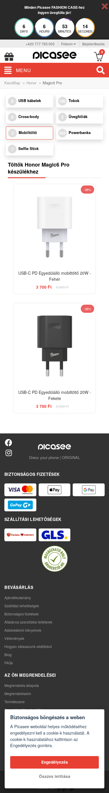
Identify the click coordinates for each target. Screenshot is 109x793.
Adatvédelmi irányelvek (22, 630)
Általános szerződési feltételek (28, 621)
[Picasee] (54, 54)
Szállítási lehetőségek (21, 605)
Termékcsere (14, 701)
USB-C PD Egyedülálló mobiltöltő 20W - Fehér (54, 276)
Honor (31, 82)
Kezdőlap (12, 82)
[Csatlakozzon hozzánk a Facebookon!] (8, 442)
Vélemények (14, 638)
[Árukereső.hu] (55, 558)
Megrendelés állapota (21, 685)
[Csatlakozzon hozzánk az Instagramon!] (8, 452)
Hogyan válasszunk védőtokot (28, 646)
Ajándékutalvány (17, 597)
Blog (8, 654)
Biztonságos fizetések (21, 613)
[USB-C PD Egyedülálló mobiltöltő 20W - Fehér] (54, 225)
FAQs (8, 662)
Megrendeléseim (17, 693)
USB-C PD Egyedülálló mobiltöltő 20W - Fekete (54, 395)
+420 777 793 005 (40, 43)
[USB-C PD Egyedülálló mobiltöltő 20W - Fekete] (54, 344)
